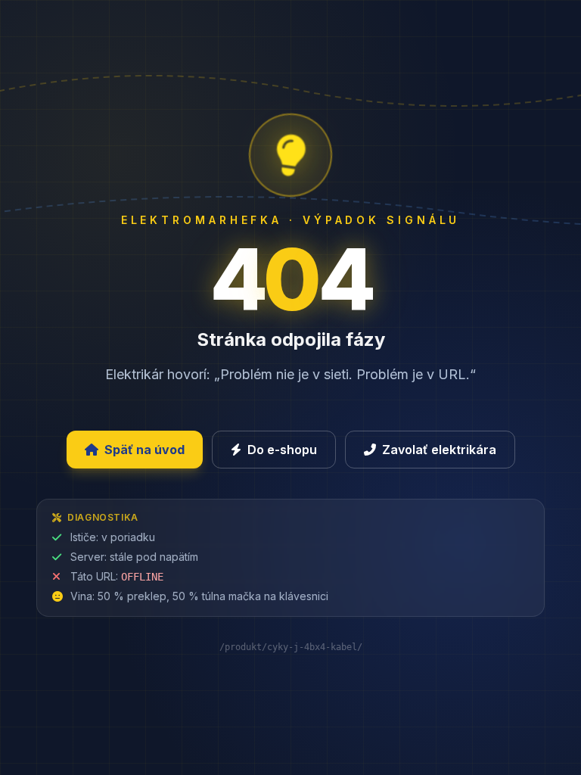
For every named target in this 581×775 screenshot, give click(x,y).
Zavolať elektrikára (439, 449)
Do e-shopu (282, 449)
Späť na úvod (144, 449)
